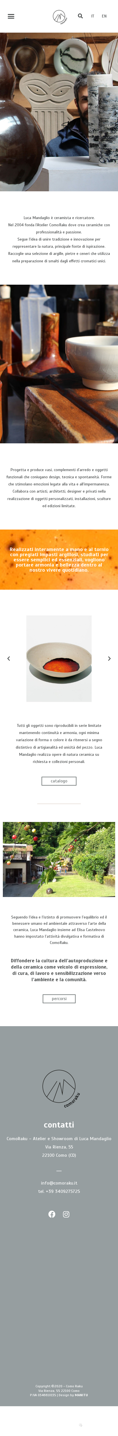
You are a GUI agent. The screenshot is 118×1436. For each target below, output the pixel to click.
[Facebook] (52, 1214)
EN (104, 16)
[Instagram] (66, 1214)
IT (92, 16)
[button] (11, 16)
